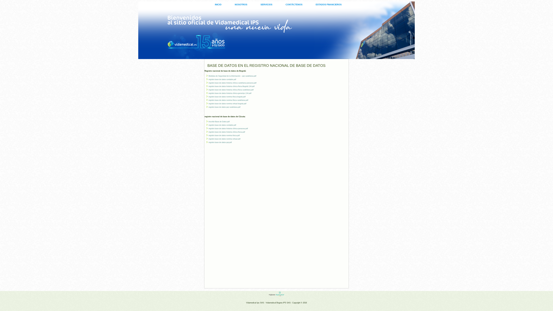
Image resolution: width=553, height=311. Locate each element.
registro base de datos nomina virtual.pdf (224, 139)
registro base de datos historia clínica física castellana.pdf (231, 90)
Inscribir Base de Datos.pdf (219, 122)
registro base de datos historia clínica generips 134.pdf (230, 93)
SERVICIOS (266, 4)
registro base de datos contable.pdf (222, 79)
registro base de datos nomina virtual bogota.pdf (227, 104)
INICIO (218, 4)
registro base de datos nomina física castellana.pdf (228, 100)
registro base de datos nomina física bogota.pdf (227, 97)
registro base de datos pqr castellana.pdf (224, 107)
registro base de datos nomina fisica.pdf (224, 135)
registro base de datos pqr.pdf (220, 142)
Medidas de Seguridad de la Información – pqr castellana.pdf (232, 76)
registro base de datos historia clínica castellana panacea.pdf (232, 83)
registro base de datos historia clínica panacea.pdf (228, 129)
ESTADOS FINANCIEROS (329, 4)
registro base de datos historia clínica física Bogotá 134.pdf (231, 86)
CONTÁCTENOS (294, 4)
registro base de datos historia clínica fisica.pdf (227, 132)
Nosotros (241, 4)
